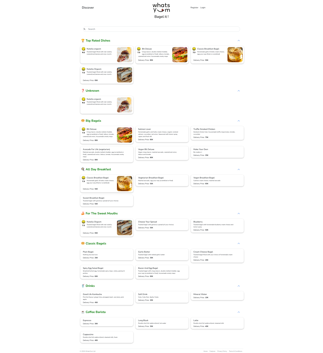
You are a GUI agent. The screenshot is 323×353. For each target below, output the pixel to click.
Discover (88, 8)
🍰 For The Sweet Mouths (99, 213)
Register (194, 7)
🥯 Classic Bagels (93, 243)
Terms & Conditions (235, 351)
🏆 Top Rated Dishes (95, 41)
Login (202, 7)
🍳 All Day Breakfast (96, 169)
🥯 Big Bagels (91, 121)
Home (206, 351)
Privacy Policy (222, 351)
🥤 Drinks (88, 286)
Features (212, 351)
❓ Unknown (90, 91)
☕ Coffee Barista (93, 312)
